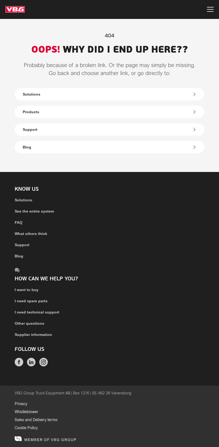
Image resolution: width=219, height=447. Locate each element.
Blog (27, 147)
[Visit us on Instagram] (43, 365)
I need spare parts (31, 301)
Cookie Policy (26, 428)
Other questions (29, 323)
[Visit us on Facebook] (19, 365)
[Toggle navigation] (210, 10)
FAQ (18, 222)
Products (31, 112)
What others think (31, 234)
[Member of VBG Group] (45, 439)
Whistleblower (26, 412)
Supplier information (33, 334)
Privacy (21, 404)
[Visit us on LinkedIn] (31, 365)
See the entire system (34, 211)
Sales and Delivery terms (36, 420)
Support (30, 129)
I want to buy (26, 290)
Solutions (31, 94)
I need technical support (37, 312)
